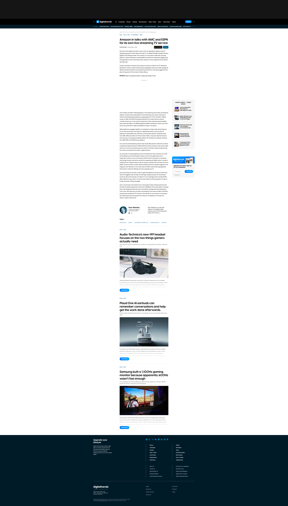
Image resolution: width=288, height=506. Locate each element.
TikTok (158, 439)
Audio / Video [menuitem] (152, 22)
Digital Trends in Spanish (181, 473)
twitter (131, 213)
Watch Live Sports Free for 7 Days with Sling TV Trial (140, 75)
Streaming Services (154, 222)
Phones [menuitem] (129, 22)
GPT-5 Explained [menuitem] (187, 26)
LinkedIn (164, 439)
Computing (152, 447)
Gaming (152, 450)
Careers (147, 486)
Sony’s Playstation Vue (147, 68)
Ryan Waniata (124, 47)
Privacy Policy (177, 174)
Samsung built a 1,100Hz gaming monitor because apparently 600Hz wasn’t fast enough (185, 136)
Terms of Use (148, 494)
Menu (94, 22)
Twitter (152, 439)
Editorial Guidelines (154, 473)
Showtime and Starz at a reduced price (139, 117)
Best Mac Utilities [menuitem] (129, 26)
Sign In (188, 22)
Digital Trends (101, 24)
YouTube (155, 439)
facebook (129, 213)
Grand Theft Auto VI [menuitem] (104, 26)
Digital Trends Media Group (101, 500)
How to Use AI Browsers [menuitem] (150, 26)
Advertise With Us (154, 471)
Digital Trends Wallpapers (181, 471)
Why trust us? (153, 32)
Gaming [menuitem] (134, 22)
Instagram (149, 439)
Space (177, 450)
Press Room (174, 489)
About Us (152, 466)
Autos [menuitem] (159, 22)
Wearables (178, 447)
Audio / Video (153, 452)
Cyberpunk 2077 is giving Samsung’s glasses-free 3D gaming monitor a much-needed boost (185, 145)
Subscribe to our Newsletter (182, 466)
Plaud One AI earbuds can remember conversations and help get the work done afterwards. (186, 127)
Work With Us (148, 489)
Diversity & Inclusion (150, 491)
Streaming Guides (180, 452)
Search (194, 22)
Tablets (177, 445)
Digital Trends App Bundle (182, 476)
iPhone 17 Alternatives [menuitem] (163, 26)
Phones (151, 445)
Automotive (152, 460)
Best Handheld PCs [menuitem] (138, 26)
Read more (124, 290)
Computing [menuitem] (121, 22)
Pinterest (161, 439)
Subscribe (188, 171)
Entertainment (123, 222)
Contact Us (152, 468)
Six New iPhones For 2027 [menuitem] (117, 26)
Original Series (179, 460)
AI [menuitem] (116, 22)
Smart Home (153, 455)
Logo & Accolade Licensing (156, 476)
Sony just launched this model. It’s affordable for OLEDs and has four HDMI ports (186, 110)
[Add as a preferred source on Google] (158, 47)
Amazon (130, 222)
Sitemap (173, 491)
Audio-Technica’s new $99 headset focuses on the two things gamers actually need (186, 118)
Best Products (179, 455)
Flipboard (167, 439)
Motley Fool (164, 57)
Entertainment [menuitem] (143, 22)
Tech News (164, 222)
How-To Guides (179, 457)
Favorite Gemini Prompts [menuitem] (176, 26)
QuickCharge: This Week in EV (141, 222)
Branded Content (180, 468)
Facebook (146, 439)
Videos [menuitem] (174, 22)
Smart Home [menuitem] (166, 22)
